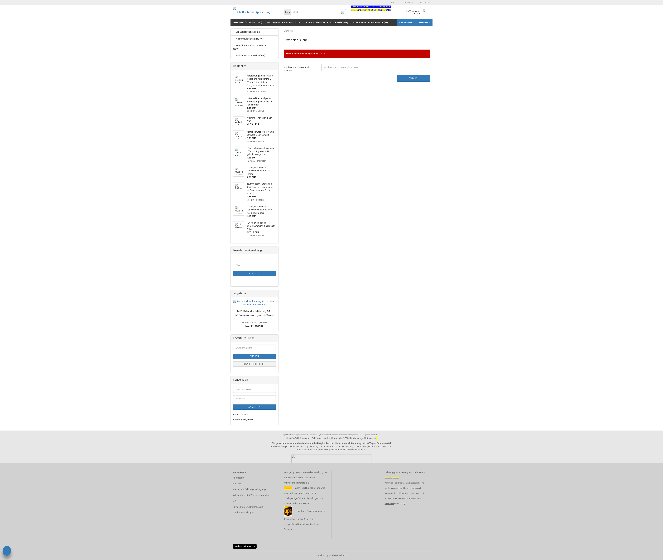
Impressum (238, 477)
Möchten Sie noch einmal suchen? (296, 69)
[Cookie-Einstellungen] (6, 551)
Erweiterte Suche (254, 364)
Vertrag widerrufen (245, 546)
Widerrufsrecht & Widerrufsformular (251, 495)
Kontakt (237, 483)
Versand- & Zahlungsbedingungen (250, 489)
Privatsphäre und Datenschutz (248, 507)
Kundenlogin (407, 2)
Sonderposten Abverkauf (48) (370, 22)
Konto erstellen (240, 414)
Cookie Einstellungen (243, 512)
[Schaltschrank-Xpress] (255, 12)
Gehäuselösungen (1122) (247, 22)
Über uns (424, 22)
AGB (235, 501)
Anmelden (254, 273)
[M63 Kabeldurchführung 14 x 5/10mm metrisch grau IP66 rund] (254, 303)
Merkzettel (424, 2)
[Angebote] (275, 294)
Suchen (414, 78)
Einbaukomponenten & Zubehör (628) (327, 22)
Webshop (320, 555)
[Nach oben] (653, 555)
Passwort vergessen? (244, 419)
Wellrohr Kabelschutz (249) (284, 22)
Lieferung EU (406, 22)
